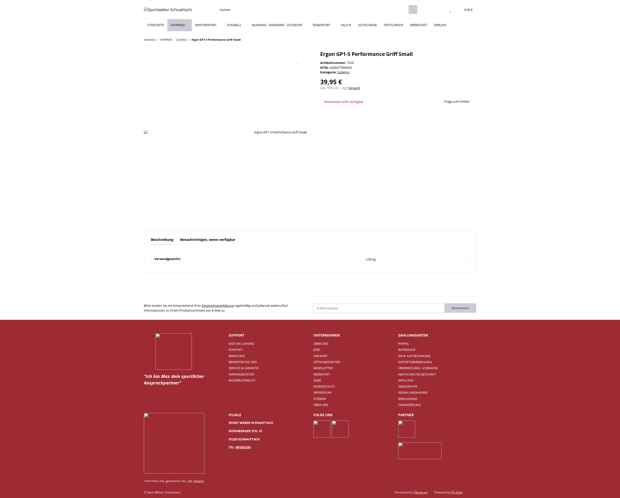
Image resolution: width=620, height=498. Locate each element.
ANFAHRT (320, 356)
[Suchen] (413, 9)
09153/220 (243, 447)
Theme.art (421, 492)
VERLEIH (440, 25)
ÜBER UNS (320, 343)
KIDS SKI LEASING (241, 343)
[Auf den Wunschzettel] (297, 61)
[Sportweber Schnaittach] (168, 10)
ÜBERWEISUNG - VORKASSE (418, 368)
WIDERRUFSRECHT (242, 380)
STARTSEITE (155, 25)
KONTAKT (236, 349)
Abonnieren (460, 308)
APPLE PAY (405, 380)
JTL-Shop (457, 492)
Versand (354, 88)
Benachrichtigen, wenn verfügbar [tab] (207, 239)
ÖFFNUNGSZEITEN (326, 362)
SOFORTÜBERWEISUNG (415, 362)
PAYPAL (403, 343)
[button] (440, 9)
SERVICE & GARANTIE (244, 368)
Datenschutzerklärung (218, 305)
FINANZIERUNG (409, 405)
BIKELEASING (407, 399)
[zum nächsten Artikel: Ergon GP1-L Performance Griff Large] (471, 39)
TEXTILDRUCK (393, 25)
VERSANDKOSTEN (241, 374)
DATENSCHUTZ (324, 386)
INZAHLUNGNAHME (412, 392)
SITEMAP (319, 399)
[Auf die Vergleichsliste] (284, 61)
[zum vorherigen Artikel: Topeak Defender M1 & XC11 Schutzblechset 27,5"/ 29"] (462, 39)
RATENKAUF (407, 349)
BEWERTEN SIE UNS (243, 362)
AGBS (317, 380)
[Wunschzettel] (450, 9)
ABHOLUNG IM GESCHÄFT (417, 374)
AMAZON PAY (408, 386)
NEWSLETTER (323, 368)
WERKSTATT (418, 25)
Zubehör (343, 72)
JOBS (316, 349)
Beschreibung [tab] (162, 239)
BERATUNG (237, 356)
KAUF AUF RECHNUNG (414, 356)
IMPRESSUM (322, 392)
